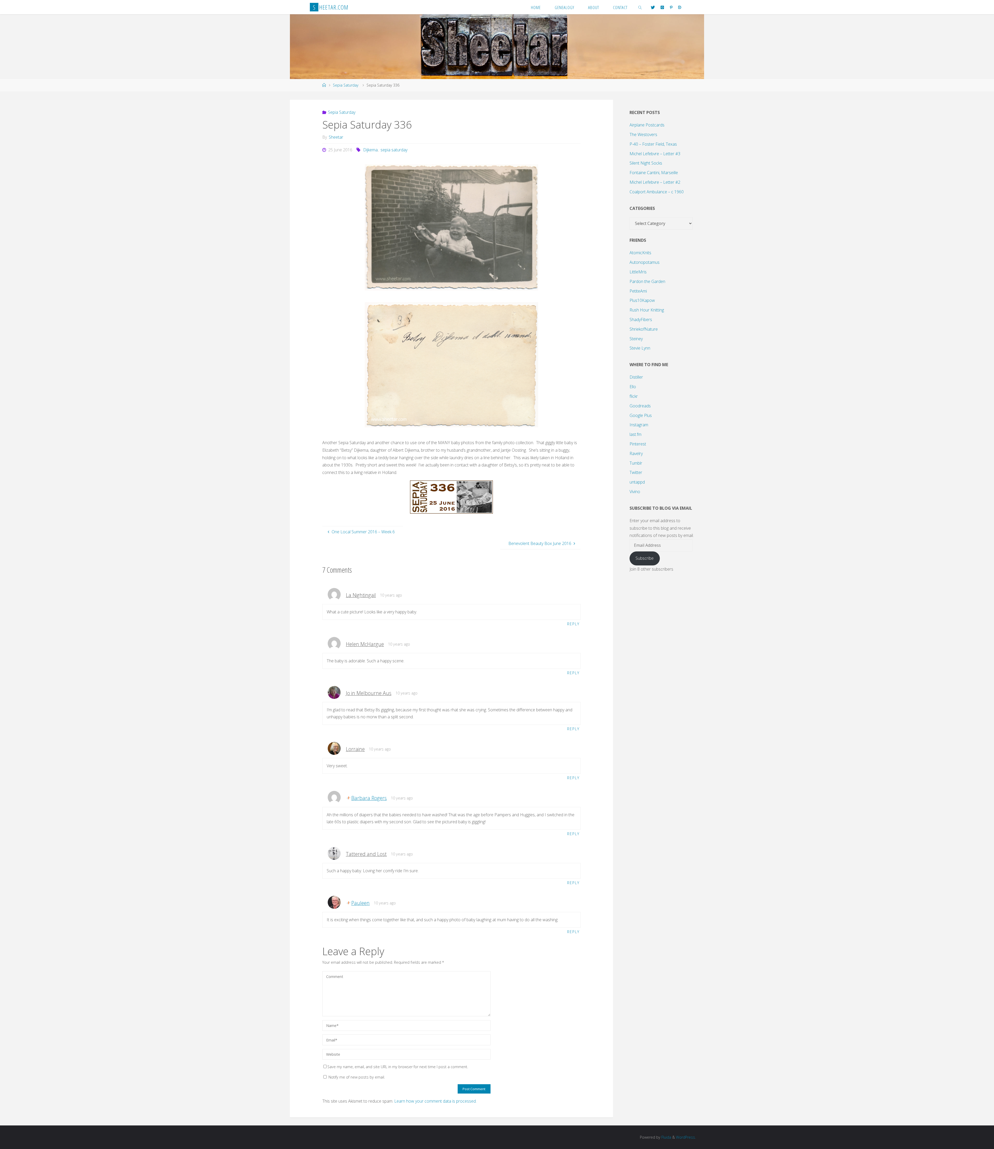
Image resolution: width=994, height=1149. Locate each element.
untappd (637, 482)
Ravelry (636, 453)
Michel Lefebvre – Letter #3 (655, 154)
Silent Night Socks (646, 163)
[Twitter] (653, 7)
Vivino (635, 491)
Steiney (636, 339)
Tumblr (636, 463)
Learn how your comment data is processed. (435, 1101)
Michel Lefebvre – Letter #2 (655, 182)
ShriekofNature (644, 329)
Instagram (639, 425)
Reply (573, 623)
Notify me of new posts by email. (356, 1077)
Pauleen (360, 902)
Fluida (665, 1137)
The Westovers (643, 134)
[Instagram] (662, 7)
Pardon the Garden (647, 281)
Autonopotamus (645, 262)
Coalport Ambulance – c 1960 (657, 192)
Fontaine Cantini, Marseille (654, 172)
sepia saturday (394, 150)
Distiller (636, 377)
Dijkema (370, 150)
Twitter (636, 472)
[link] (640, 7)
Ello (633, 386)
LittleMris (638, 272)
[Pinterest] (671, 7)
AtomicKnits (640, 253)
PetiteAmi (638, 291)
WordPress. (686, 1137)
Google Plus (641, 415)
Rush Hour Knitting (647, 310)
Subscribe (644, 558)
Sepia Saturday (346, 85)
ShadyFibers (641, 319)
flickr (634, 396)
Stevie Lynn (640, 348)
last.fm (635, 434)
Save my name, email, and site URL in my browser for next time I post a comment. (397, 1066)
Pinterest (638, 444)
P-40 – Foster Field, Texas (653, 144)
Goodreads (640, 406)
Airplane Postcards (647, 125)
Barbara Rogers (369, 798)
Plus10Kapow (642, 300)
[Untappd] (679, 7)
